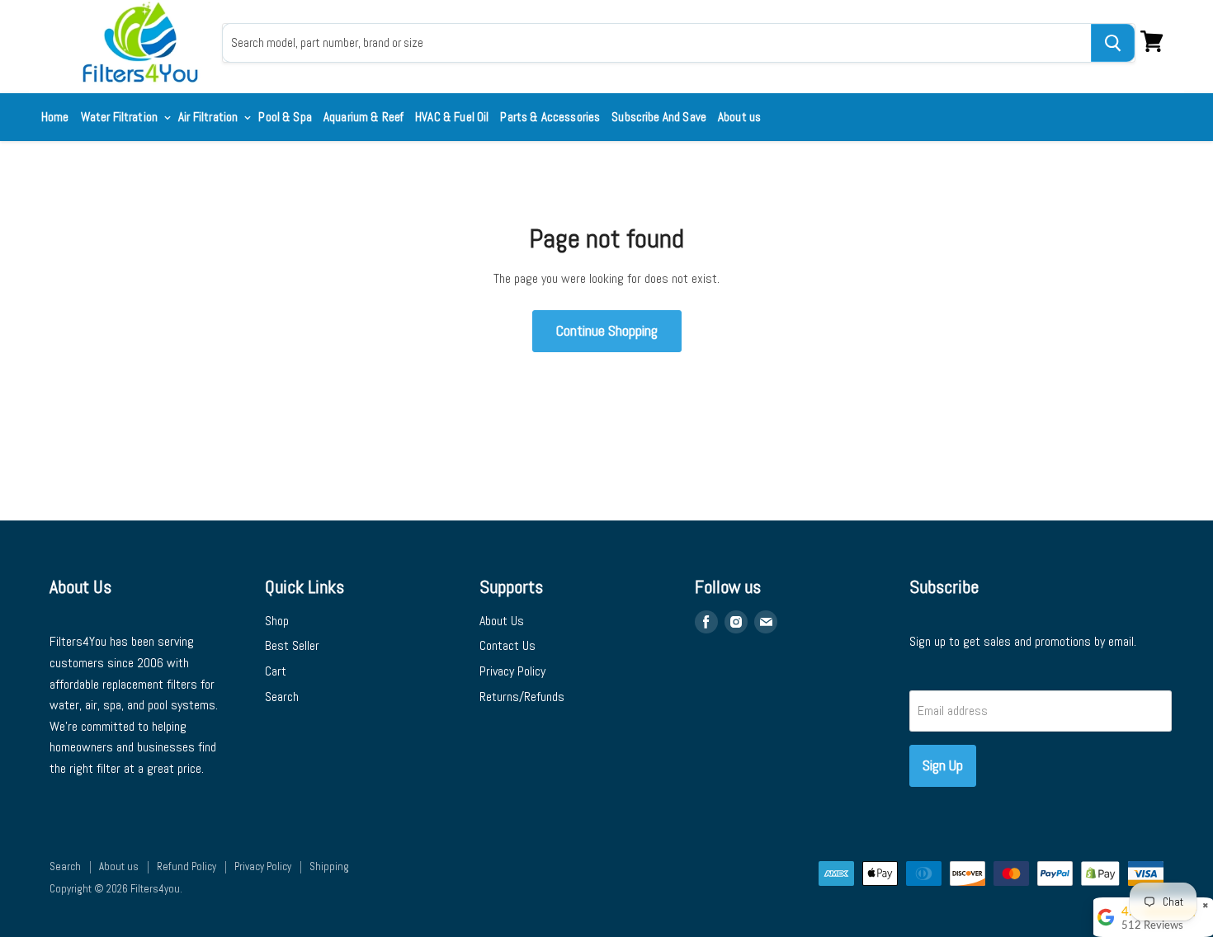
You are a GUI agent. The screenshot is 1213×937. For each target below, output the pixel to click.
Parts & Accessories (550, 117)
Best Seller (292, 645)
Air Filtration (209, 117)
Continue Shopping (607, 330)
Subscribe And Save (658, 117)
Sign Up (943, 765)
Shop (277, 620)
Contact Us (507, 645)
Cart (275, 671)
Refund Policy (186, 866)
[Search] (1113, 43)
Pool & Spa (285, 117)
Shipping (329, 866)
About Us (501, 620)
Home (55, 117)
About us (739, 117)
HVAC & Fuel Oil (452, 117)
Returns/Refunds (521, 696)
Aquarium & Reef (363, 117)
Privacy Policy (512, 671)
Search (282, 696)
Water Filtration (121, 117)
